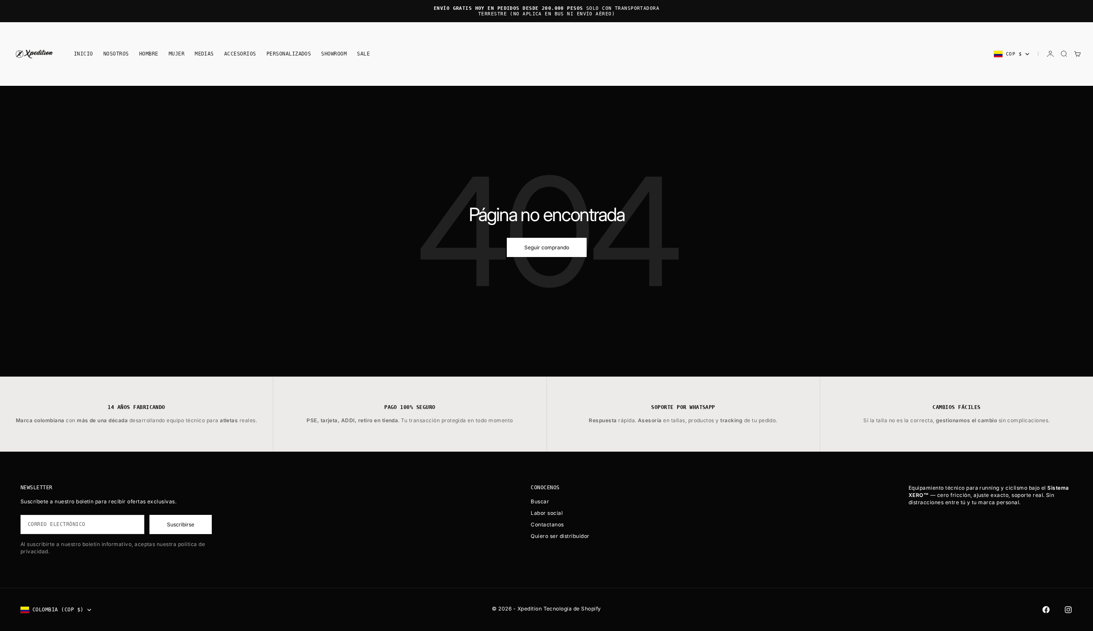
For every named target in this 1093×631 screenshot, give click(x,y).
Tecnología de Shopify (572, 608)
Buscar (540, 501)
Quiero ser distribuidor (560, 536)
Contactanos (547, 524)
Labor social (547, 513)
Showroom (334, 54)
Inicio (83, 54)
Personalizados (288, 54)
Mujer (176, 54)
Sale (363, 54)
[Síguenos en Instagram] (1068, 609)
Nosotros (116, 54)
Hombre (148, 54)
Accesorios (240, 54)
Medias (204, 54)
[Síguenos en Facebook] (1046, 609)
